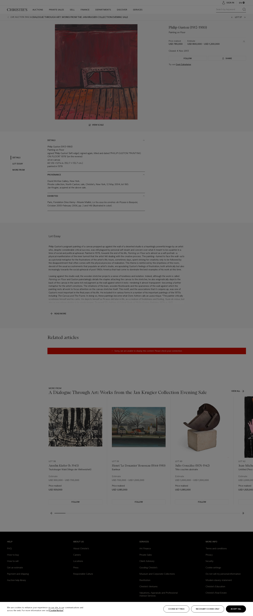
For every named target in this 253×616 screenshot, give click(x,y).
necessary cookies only (207, 609)
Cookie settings (176, 609)
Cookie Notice (56, 610)
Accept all (236, 609)
